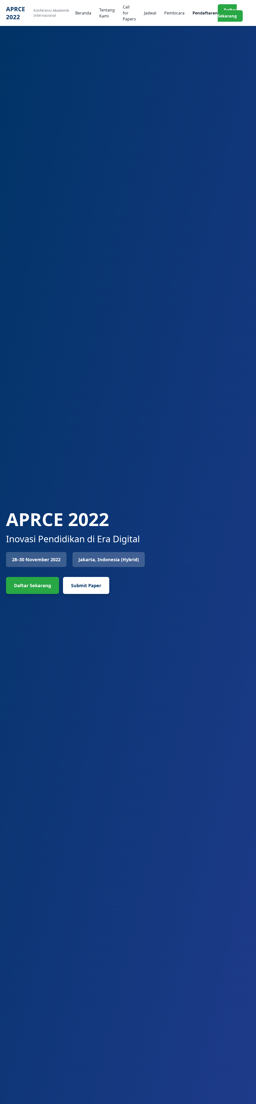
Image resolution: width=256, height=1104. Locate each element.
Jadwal (150, 13)
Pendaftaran (205, 13)
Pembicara (174, 13)
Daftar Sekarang (227, 13)
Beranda (83, 13)
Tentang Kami (107, 13)
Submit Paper (86, 585)
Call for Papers (129, 13)
